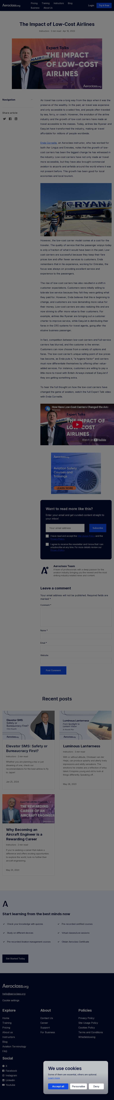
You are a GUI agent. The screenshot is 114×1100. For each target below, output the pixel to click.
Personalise (78, 1086)
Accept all (58, 1086)
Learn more (54, 1078)
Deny (96, 1086)
